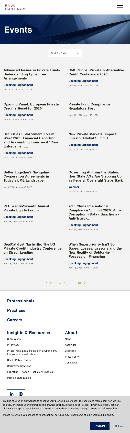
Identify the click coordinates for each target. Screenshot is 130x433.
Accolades (71, 344)
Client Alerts (14, 339)
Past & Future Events (19, 377)
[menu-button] (120, 7)
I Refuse (118, 426)
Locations (70, 350)
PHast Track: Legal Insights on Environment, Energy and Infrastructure (32, 352)
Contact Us (71, 362)
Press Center (72, 356)
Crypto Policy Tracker (19, 360)
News (68, 339)
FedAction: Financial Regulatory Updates (30, 371)
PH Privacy (13, 344)
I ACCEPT (99, 426)
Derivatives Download (19, 366)
